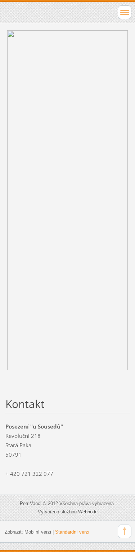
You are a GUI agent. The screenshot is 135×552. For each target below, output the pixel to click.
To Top (124, 531)
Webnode (88, 511)
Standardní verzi (72, 532)
